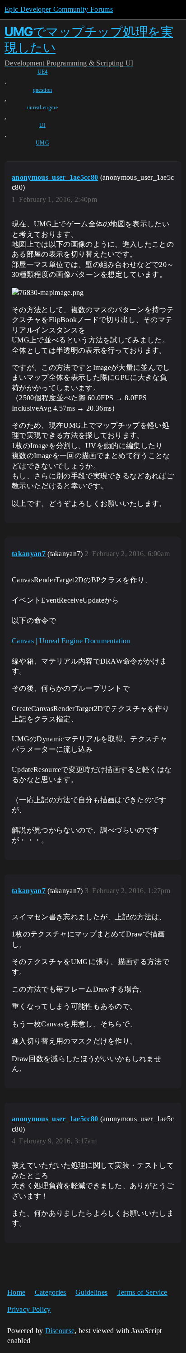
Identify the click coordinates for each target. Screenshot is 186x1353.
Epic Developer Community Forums (59, 9)
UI (42, 125)
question (42, 90)
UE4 (42, 72)
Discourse (60, 1330)
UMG (42, 143)
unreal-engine (42, 107)
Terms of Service (142, 1292)
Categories (50, 1292)
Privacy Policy (29, 1309)
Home (16, 1292)
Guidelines (91, 1292)
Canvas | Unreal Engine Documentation (71, 641)
